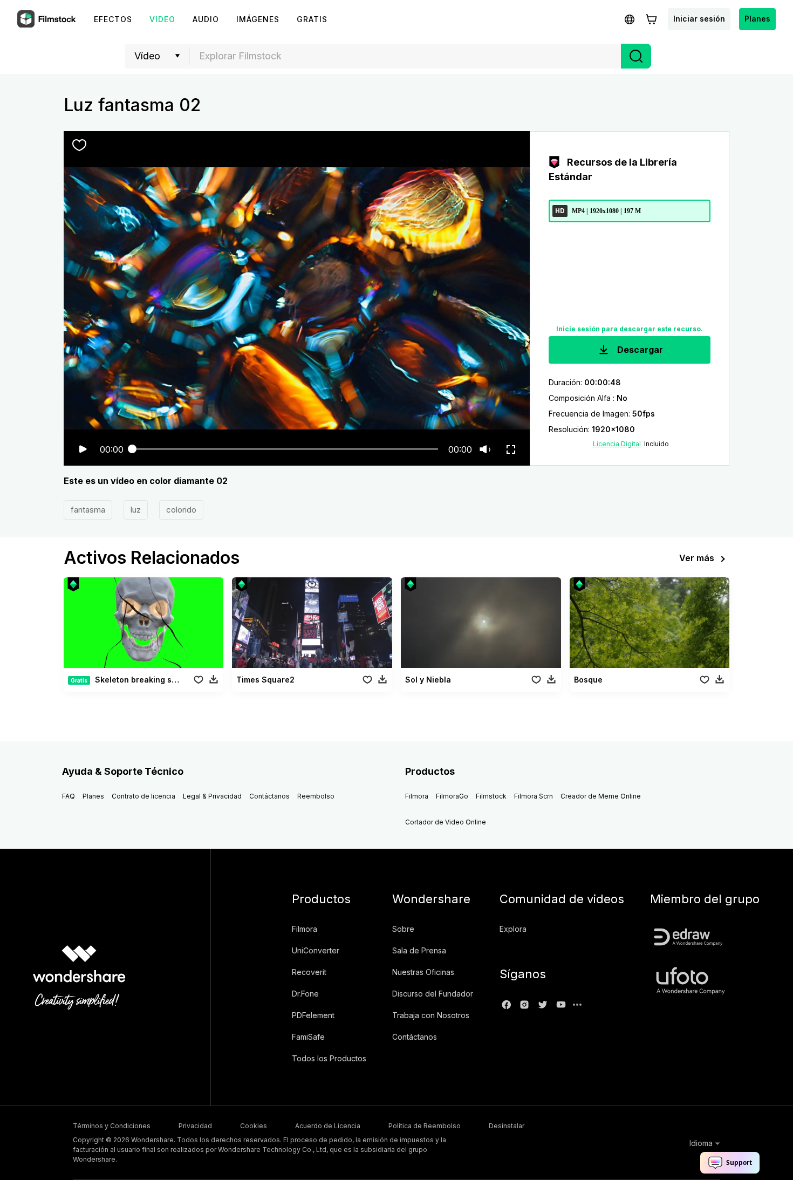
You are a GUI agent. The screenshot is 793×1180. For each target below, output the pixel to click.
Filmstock (491, 796)
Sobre (403, 928)
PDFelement (313, 1015)
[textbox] (405, 56)
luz (136, 509)
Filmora (416, 796)
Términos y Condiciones (112, 1126)
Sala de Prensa (419, 950)
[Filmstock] (47, 19)
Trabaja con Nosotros (430, 1015)
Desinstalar (506, 1126)
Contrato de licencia (143, 796)
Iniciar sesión (699, 18)
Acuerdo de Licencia (327, 1126)
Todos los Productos (329, 1058)
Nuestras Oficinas (423, 972)
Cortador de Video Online (445, 822)
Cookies (253, 1126)
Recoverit (309, 972)
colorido (181, 509)
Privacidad (195, 1126)
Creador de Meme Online (600, 796)
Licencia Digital (617, 444)
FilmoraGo (452, 796)
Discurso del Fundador (432, 993)
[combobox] (405, 56)
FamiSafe (308, 1036)
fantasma (88, 509)
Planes (757, 18)
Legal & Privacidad (212, 796)
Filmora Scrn (533, 796)
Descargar (639, 349)
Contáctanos (269, 796)
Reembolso (315, 796)
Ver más (696, 558)
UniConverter (315, 950)
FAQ (68, 796)
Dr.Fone (305, 993)
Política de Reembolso (424, 1126)
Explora (513, 928)
